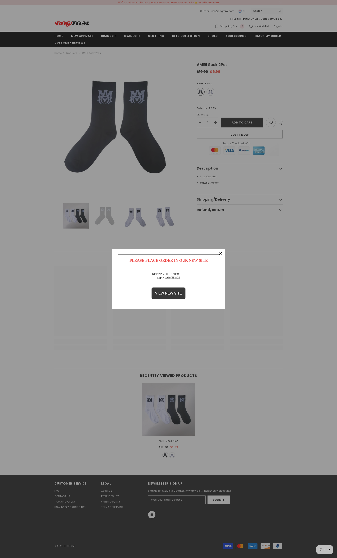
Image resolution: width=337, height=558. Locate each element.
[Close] (220, 253)
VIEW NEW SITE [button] (168, 293)
